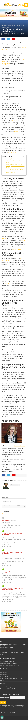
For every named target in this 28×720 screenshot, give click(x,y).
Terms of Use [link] (4, 691)
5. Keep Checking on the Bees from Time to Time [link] (14, 170)
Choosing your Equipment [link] (7, 661)
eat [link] (19, 358)
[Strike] (7, 506)
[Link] (16, 506)
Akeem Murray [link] (6, 33)
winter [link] (16, 131)
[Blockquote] (12, 506)
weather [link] (7, 283)
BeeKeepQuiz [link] (4, 676)
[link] (26, 5)
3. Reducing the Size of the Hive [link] (14, 164)
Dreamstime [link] (13, 712)
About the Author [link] (10, 172)
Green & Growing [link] (19, 446)
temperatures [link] (16, 249)
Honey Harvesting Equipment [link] (8, 663)
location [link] (4, 238)
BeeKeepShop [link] (4, 674)
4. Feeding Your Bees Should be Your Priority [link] (15, 166)
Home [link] (5, 25)
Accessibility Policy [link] (5, 687)
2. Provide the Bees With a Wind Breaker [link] (14, 161)
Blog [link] (8, 25)
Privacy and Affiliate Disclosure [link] (9, 689)
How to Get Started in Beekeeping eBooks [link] (12, 678)
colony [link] (14, 120)
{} (17, 505)
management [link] (5, 64)
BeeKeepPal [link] (3, 672)
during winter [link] (12, 152)
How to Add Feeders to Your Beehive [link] (10, 666)
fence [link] (23, 240)
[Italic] (4, 506)
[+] (19, 505)
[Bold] (3, 506)
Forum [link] (2, 680)
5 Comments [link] (6, 34)
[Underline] (6, 506)
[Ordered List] (9, 506)
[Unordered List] (11, 506)
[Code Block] (14, 506)
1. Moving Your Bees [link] (11, 159)
